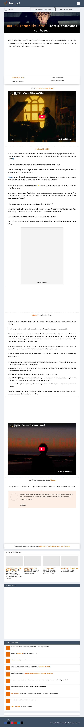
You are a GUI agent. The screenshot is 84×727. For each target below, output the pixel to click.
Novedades (22, 77)
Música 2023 (43, 546)
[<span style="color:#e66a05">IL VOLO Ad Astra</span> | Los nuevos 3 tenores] (8, 708)
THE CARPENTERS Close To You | (23, 700)
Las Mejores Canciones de (32, 673)
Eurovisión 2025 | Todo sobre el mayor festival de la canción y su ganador (30, 646)
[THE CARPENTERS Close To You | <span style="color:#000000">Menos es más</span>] (8, 701)
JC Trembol (20, 81)
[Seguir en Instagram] (12, 722)
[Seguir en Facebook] (5, 722)
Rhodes (67, 546)
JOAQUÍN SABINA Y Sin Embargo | (29, 686)
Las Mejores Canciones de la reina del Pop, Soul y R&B (30, 666)
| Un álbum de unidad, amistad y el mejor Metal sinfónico (50, 570)
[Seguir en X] (8, 722)
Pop (62, 546)
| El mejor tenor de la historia (23, 660)
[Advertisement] (42, 62)
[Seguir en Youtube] (15, 722)
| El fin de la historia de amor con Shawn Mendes (31, 570)
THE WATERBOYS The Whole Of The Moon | (39, 680)
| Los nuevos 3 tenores (21, 706)
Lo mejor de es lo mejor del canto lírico (24, 653)
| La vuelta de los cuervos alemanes (69, 569)
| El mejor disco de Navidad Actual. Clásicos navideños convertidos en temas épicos (14, 573)
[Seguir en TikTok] (22, 722)
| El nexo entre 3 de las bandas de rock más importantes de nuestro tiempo (34, 693)
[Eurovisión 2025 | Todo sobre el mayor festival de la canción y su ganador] (8, 648)
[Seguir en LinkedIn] (18, 722)
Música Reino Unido (54, 546)
